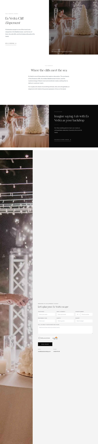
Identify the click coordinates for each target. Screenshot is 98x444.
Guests (59, 318)
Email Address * (61, 311)
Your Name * (41, 311)
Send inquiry (45, 344)
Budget (78, 318)
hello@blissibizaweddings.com (44, 351)
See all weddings (9, 43)
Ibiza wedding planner (63, 128)
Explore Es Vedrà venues (61, 139)
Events (68, 4)
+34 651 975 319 (56, 351)
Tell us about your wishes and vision (48, 324)
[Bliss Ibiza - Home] (6, 4)
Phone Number (80, 311)
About (83, 4)
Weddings (60, 4)
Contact (89, 4)
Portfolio (75, 4)
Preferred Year (42, 318)
